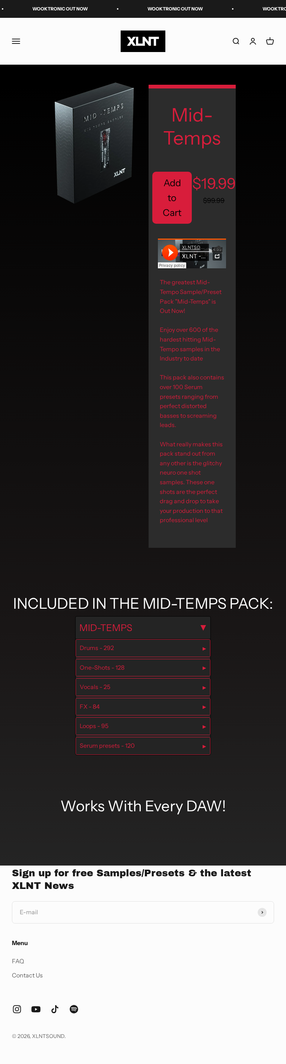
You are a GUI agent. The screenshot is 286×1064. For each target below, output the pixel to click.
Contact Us (27, 975)
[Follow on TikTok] (55, 1009)
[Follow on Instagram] (17, 1009)
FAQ (18, 961)
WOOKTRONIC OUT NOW (51, 9)
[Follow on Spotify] (74, 1009)
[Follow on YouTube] (36, 1009)
